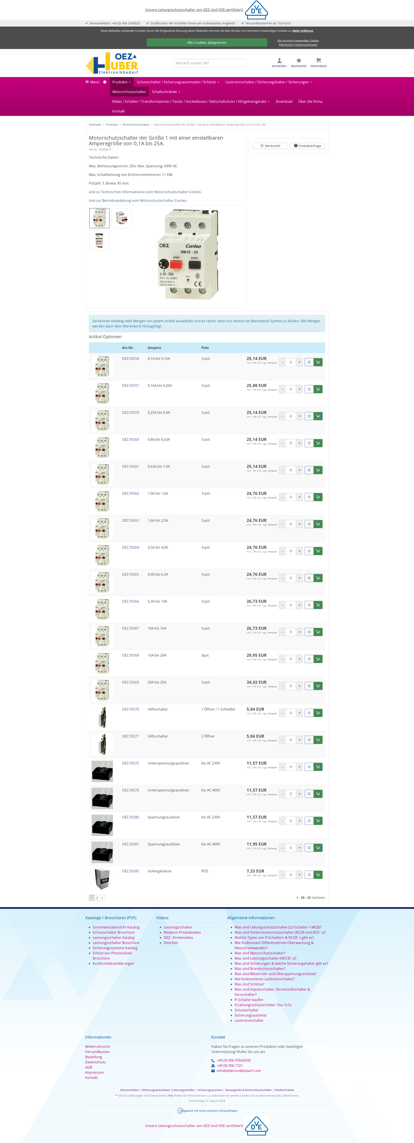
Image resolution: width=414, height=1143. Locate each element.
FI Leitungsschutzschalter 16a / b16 (263, 1004)
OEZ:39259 (130, 412)
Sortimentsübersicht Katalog (116, 927)
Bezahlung (93, 1057)
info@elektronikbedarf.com (239, 1070)
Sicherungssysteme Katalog (115, 948)
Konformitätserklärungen (113, 963)
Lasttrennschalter (249, 1020)
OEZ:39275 (130, 763)
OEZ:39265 (130, 574)
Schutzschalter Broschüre (114, 932)
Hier (170, 1095)
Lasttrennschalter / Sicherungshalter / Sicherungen (267, 82)
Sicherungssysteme (210, 1090)
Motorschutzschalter (129, 91)
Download (284, 101)
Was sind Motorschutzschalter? (260, 953)
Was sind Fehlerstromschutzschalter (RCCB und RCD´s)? (280, 932)
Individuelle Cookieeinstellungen (298, 44)
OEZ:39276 (130, 790)
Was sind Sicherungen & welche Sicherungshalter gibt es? (281, 963)
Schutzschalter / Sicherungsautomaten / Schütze (176, 82)
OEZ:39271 (130, 736)
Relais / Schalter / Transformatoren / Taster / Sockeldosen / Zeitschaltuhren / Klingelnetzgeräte (189, 101)
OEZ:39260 (130, 439)
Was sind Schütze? (249, 984)
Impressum (94, 1072)
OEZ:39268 (130, 655)
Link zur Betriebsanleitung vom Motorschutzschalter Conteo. (138, 200)
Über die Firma (310, 101)
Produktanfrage (310, 146)
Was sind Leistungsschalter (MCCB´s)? (265, 958)
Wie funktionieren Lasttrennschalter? (265, 979)
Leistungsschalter (178, 927)
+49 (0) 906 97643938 (234, 1060)
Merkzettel (272, 146)
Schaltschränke (164, 91)
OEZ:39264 (130, 547)
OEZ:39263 (130, 520)
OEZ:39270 (130, 709)
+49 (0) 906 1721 (230, 1065)
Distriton (171, 942)
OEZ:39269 (130, 682)
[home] (106, 82)
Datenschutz (95, 1062)
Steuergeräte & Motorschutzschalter (248, 1090)
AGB (88, 1067)
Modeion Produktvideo (182, 932)
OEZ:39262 (130, 493)
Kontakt (118, 111)
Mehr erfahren (302, 31)
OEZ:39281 (130, 844)
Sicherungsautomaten (156, 1090)
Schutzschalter (247, 1010)
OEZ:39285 (130, 871)
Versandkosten (97, 1051)
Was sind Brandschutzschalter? (260, 968)
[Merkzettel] (309, 362)
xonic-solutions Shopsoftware (218, 1111)
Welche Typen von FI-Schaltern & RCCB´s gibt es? (274, 937)
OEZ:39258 (130, 358)
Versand (272, 362)
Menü (94, 82)
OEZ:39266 (130, 601)
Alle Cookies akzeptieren (207, 42)
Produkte (119, 82)
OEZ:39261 (130, 466)
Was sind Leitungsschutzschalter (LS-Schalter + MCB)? (278, 927)
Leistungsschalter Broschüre (116, 942)
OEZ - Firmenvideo (178, 937)
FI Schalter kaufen (249, 999)
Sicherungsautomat (251, 1015)
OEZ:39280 (130, 817)
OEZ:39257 (130, 385)
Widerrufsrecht (97, 1046)
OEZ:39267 (130, 628)
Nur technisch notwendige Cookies (298, 40)
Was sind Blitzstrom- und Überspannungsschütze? (275, 973)
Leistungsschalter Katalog (114, 937)
